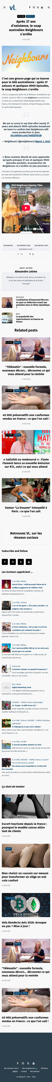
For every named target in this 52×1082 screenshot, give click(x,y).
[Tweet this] (32, 254)
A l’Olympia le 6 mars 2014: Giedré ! (26, 727)
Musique (46, 720)
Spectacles (16, 723)
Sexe (8, 799)
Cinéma (23, 602)
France (17, 390)
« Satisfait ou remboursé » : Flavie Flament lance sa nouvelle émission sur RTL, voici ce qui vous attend (26, 463)
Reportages (38, 702)
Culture (23, 720)
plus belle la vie (26, 249)
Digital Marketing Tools (21, 687)
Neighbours (8, 245)
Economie (16, 666)
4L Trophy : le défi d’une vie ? (24, 705)
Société (23, 742)
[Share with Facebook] (29, 254)
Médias (17, 342)
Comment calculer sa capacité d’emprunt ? (29, 669)
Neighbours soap (41, 245)
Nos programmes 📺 (30, 1068)
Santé (25, 390)
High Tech (10, 898)
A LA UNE (21, 16)
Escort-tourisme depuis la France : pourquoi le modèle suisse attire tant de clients (24, 827)
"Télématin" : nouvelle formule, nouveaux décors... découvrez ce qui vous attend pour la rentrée (26, 370)
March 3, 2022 (42, 141)
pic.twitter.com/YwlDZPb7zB (26, 135)
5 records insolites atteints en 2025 (26, 745)
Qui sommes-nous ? (11, 1068)
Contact (24, 1071)
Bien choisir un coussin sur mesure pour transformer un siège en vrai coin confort (25, 877)
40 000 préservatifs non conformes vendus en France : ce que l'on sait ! (25, 1019)
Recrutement (35, 1071)
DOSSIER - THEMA (19, 702)
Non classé (16, 684)
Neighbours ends (23, 245)
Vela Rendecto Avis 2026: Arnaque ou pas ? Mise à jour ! (24, 924)
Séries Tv (30, 16)
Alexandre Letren (26, 271)
